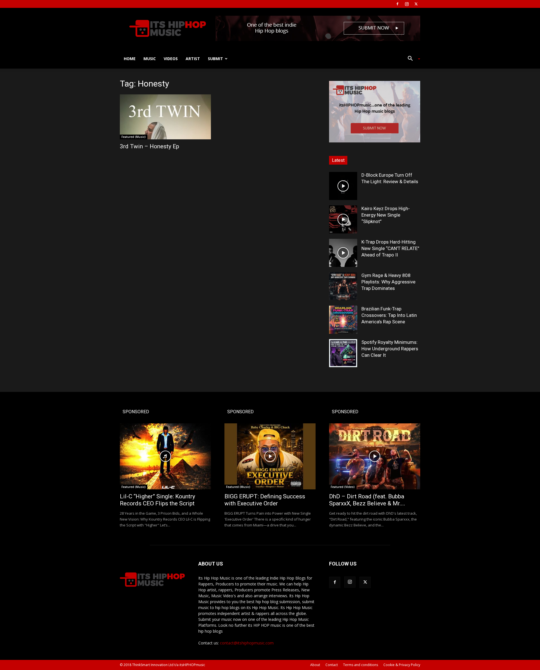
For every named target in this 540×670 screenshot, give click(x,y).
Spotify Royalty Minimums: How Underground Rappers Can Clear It (389, 348)
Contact (331, 664)
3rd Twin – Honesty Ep (149, 146)
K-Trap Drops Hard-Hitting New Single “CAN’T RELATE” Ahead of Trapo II (390, 248)
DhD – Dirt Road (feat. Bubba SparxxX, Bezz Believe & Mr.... (367, 500)
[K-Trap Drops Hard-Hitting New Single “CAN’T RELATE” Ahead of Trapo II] (343, 253)
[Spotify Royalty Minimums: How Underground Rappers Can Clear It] (343, 353)
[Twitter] (416, 4)
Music (149, 58)
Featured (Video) (343, 487)
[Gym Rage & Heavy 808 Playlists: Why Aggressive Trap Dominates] (343, 286)
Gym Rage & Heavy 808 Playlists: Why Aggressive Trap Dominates (388, 281)
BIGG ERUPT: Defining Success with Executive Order (264, 500)
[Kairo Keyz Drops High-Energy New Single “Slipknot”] (343, 219)
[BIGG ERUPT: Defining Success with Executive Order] (270, 456)
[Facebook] (397, 4)
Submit (215, 58)
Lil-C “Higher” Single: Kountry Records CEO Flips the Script (157, 500)
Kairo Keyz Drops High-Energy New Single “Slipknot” (385, 215)
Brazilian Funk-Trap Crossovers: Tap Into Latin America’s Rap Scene (389, 315)
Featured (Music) (134, 137)
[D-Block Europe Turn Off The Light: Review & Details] (343, 186)
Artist (193, 58)
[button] (411, 59)
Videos (171, 58)
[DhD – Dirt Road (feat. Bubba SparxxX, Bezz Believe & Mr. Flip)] (374, 456)
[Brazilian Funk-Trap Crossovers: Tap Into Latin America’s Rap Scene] (343, 320)
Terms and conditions (360, 664)
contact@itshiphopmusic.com (247, 643)
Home (130, 58)
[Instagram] (406, 4)
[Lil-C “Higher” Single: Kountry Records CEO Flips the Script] (165, 456)
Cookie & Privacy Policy (401, 664)
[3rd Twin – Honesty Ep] (165, 116)
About (315, 664)
